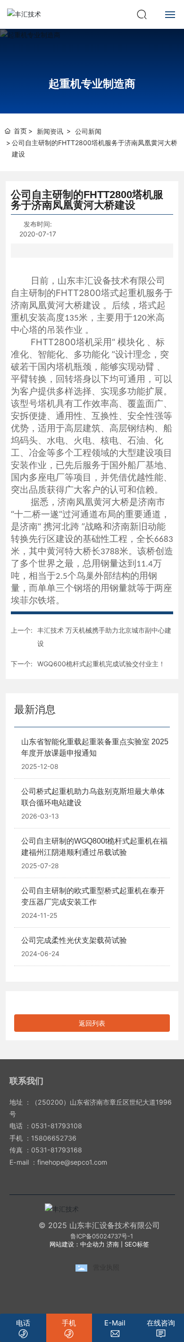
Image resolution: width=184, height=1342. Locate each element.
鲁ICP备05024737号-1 (101, 1236)
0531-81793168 (56, 1150)
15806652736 (53, 1138)
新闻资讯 (50, 131)
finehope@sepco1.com (72, 1162)
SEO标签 (137, 1244)
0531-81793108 (56, 1126)
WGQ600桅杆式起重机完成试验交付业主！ (101, 664)
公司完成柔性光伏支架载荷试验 (74, 940)
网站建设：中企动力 (77, 1244)
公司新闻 (88, 131)
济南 (113, 1244)
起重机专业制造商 (92, 83)
